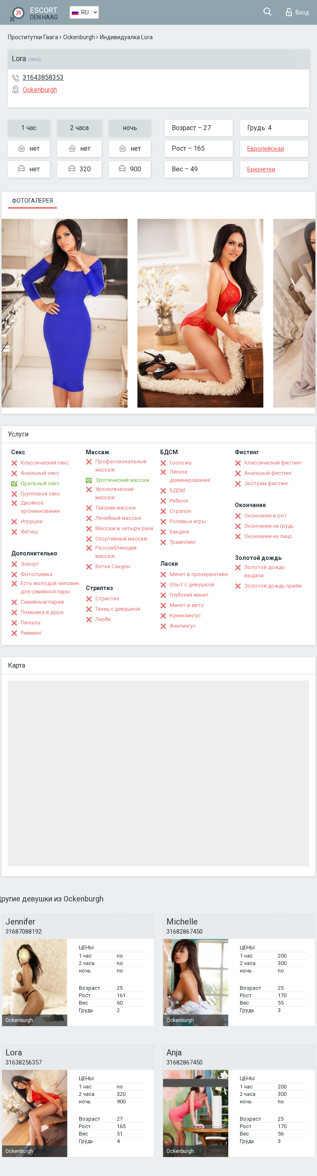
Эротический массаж (122, 480)
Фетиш (29, 532)
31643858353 (43, 77)
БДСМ (177, 490)
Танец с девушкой (117, 609)
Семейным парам (42, 602)
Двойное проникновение (40, 507)
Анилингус (183, 626)
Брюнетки (261, 169)
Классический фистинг (273, 463)
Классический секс (45, 463)
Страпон (180, 511)
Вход (302, 12)
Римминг (31, 633)
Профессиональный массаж (121, 465)
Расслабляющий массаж (116, 552)
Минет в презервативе (199, 574)
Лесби (103, 619)
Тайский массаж (115, 508)
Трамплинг (183, 542)
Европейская (265, 148)
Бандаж (179, 532)
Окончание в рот (265, 515)
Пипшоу (30, 622)
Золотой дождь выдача (264, 571)
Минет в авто (187, 605)
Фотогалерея (32, 200)
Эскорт (30, 564)
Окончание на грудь (269, 526)
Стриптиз (107, 598)
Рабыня (179, 501)
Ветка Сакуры (112, 566)
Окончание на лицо (268, 536)
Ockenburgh (79, 37)
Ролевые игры (188, 521)
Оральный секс (40, 483)
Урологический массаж (114, 493)
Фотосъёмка (36, 574)
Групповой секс (40, 494)
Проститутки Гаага (33, 37)
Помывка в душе (42, 612)
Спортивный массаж (121, 539)
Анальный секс (40, 473)
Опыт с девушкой (192, 584)
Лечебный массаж (118, 518)
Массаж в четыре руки (124, 528)
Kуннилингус (185, 615)
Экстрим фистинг (266, 483)
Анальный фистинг (268, 473)
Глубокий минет (189, 595)
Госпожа (181, 463)
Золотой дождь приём (273, 586)
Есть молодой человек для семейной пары (50, 587)
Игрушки (32, 521)
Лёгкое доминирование (190, 476)
